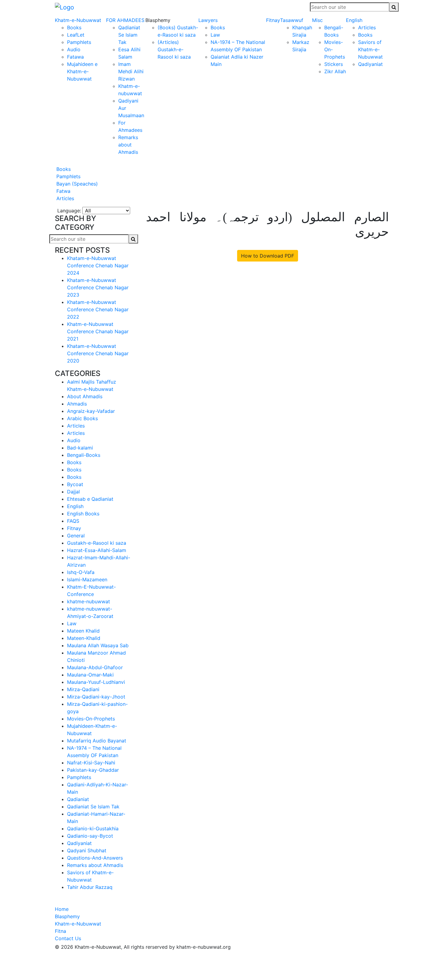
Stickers (333, 64)
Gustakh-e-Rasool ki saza (96, 543)
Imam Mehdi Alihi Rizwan (131, 71)
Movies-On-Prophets (91, 719)
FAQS (73, 521)
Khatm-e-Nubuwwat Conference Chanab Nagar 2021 (98, 331)
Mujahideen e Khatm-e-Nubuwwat (82, 71)
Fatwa (62, 191)
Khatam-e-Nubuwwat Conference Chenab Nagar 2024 (98, 265)
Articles (367, 27)
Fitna (60, 931)
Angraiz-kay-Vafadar (91, 411)
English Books (83, 514)
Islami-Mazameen (87, 579)
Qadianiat (78, 799)
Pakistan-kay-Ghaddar (93, 770)
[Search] (394, 7)
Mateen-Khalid (83, 638)
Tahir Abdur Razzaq (89, 887)
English (354, 20)
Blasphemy (67, 916)
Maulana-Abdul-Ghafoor (95, 667)
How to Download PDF (267, 256)
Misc (317, 20)
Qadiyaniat (370, 64)
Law (215, 35)
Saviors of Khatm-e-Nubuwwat (370, 49)
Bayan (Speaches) (76, 184)
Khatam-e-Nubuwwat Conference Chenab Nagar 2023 (98, 287)
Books (74, 27)
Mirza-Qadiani (83, 689)
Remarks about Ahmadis (128, 144)
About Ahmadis (84, 396)
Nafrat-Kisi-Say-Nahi (91, 763)
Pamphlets (79, 42)
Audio (73, 49)
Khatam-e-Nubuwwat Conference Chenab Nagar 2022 (98, 309)
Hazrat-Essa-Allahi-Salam (96, 550)
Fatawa (75, 57)
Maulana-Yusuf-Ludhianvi (96, 682)
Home (62, 909)
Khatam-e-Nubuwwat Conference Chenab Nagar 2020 (98, 353)
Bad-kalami (80, 448)
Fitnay (273, 20)
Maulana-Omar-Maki (90, 675)
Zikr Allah (335, 71)
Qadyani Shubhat (86, 850)
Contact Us (68, 938)
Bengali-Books (83, 455)
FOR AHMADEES (125, 20)
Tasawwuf (291, 20)
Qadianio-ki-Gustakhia (93, 828)
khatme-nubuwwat (88, 601)
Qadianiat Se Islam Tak (129, 34)
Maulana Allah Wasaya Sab (98, 645)
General (76, 535)
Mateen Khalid (83, 631)
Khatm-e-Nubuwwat (78, 20)
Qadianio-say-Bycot (90, 836)
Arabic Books (82, 418)
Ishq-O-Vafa (80, 572)
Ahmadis (77, 404)
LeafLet (75, 35)
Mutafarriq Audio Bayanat (96, 741)
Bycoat (75, 484)
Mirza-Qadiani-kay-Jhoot (96, 697)
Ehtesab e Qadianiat (90, 499)
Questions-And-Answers (95, 858)
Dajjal (73, 492)
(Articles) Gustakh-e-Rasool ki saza (174, 49)
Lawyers (208, 20)
